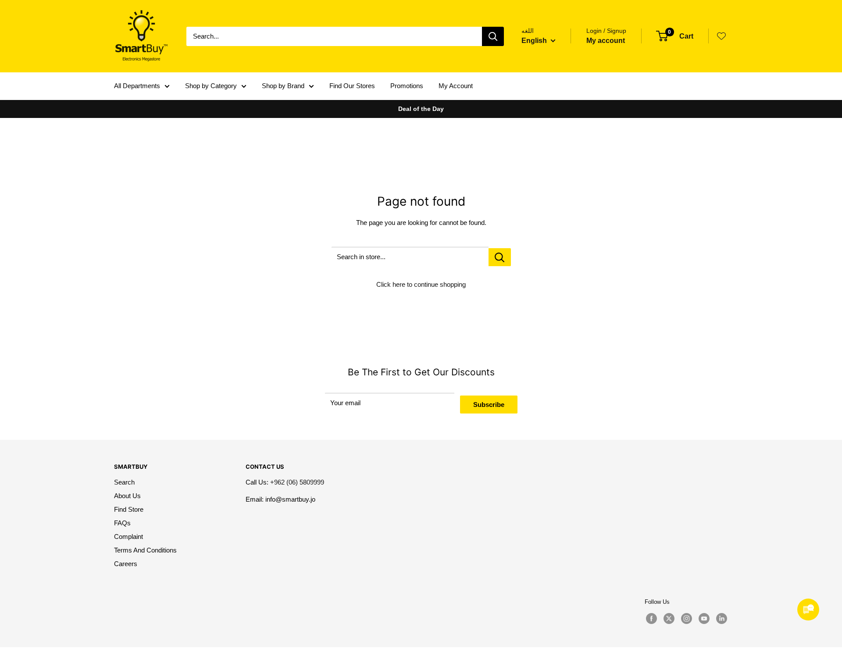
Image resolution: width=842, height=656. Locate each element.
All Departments (137, 85)
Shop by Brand (283, 85)
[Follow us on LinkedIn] (721, 618)
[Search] (493, 36)
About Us (127, 495)
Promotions (406, 85)
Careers (125, 563)
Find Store (128, 509)
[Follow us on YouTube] (703, 618)
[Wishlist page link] (721, 36)
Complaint (128, 536)
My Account (456, 85)
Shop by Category (211, 85)
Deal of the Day (421, 108)
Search (124, 482)
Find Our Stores (352, 85)
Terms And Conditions (145, 550)
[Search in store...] (500, 257)
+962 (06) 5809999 (297, 482)
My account (605, 40)
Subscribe (488, 404)
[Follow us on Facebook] (651, 618)
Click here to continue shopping (421, 284)
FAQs (122, 523)
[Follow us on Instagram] (686, 618)
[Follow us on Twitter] (668, 618)
